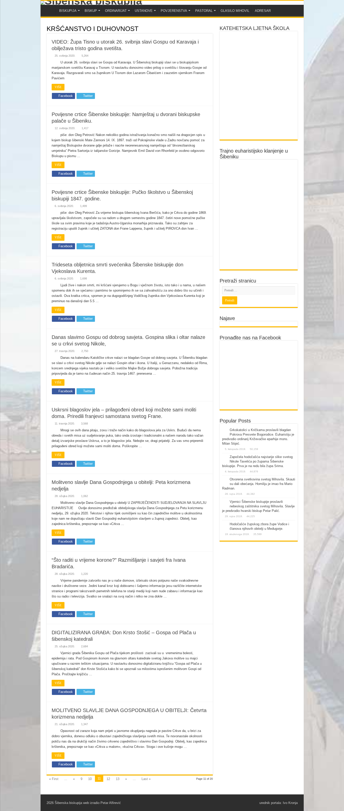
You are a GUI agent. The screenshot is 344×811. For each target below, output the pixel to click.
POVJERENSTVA (174, 11)
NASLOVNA (49, 10)
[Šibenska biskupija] (172, 3)
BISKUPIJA (68, 11)
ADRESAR (263, 11)
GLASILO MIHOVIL (235, 11)
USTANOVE (144, 11)
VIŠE (58, 87)
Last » (146, 779)
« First (53, 779)
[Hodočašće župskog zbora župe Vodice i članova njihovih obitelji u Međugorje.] (224, 524)
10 (90, 779)
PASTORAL (204, 11)
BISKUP (91, 11)
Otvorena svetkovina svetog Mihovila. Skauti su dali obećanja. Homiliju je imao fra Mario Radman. (258, 483)
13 (117, 779)
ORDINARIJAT (116, 11)
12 (108, 779)
